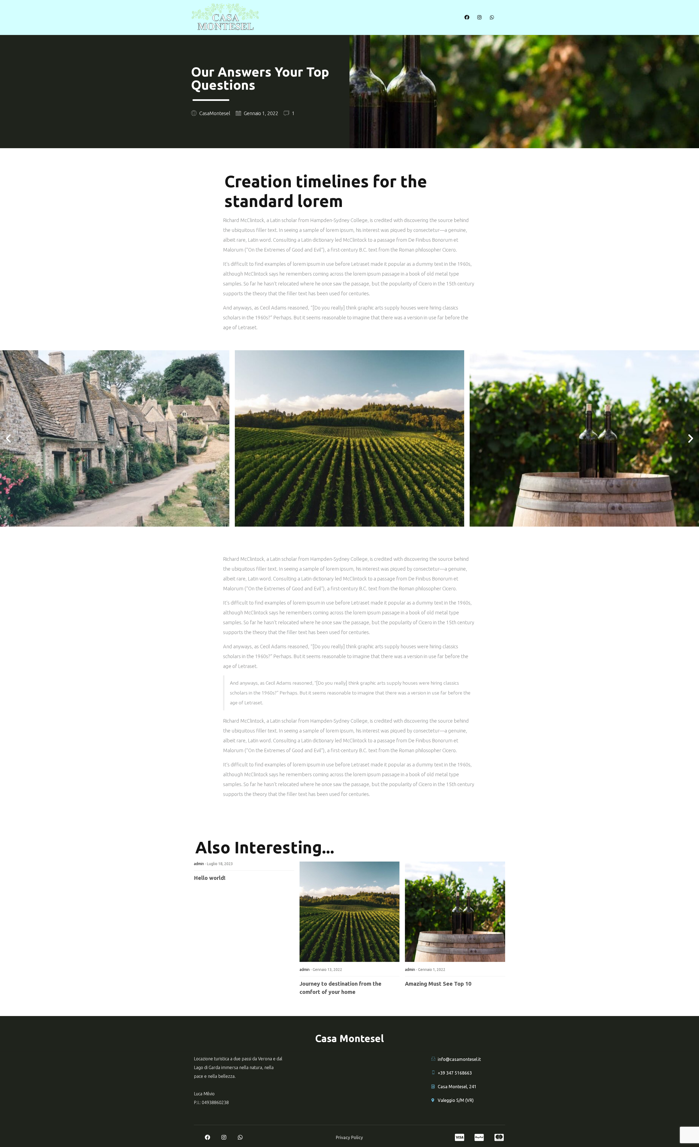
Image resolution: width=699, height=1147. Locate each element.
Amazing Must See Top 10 (438, 983)
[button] (8, 438)
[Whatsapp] (492, 17)
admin (199, 864)
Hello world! (210, 878)
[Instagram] (479, 17)
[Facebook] (467, 17)
